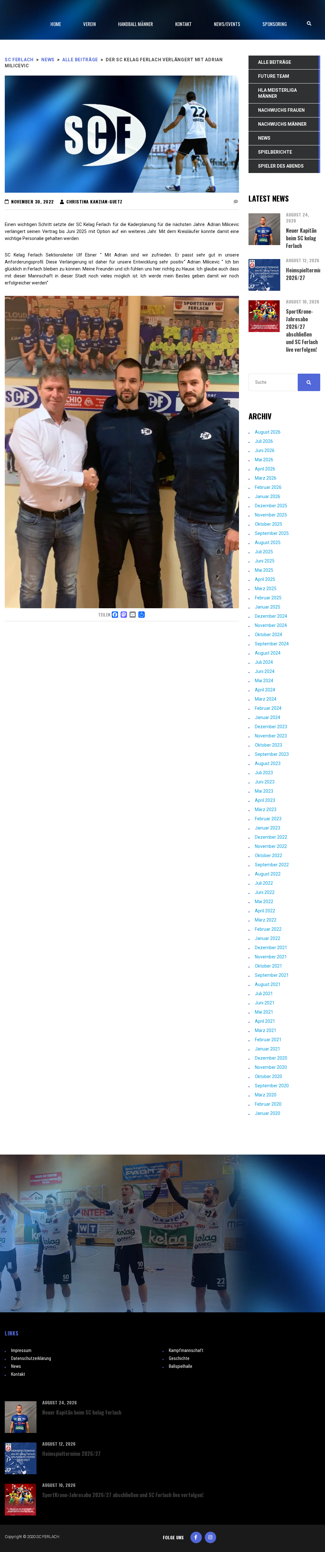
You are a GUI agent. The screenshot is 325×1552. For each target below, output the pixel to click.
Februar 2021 (268, 1039)
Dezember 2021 (271, 947)
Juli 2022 (264, 883)
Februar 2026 (268, 487)
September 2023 (272, 754)
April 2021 (265, 1021)
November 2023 (271, 735)
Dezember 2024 (271, 616)
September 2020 (272, 1085)
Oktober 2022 (268, 855)
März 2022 (265, 920)
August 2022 (268, 873)
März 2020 (265, 1094)
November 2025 (271, 514)
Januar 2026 (267, 496)
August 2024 (268, 653)
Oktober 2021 (268, 966)
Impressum (21, 1350)
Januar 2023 (267, 827)
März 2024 (265, 699)
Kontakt (18, 1374)
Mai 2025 (264, 570)
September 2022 (272, 864)
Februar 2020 (268, 1104)
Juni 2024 (265, 671)
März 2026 (265, 478)
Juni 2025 (265, 560)
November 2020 (271, 1067)
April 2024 (265, 689)
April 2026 (265, 468)
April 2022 (265, 910)
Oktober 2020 (268, 1076)
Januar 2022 (267, 938)
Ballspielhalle (180, 1366)
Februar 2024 (268, 708)
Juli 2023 (264, 772)
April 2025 (265, 579)
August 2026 (268, 432)
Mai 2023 (264, 791)
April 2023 (265, 800)
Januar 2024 (267, 717)
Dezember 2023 (271, 726)
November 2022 (271, 846)
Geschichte (179, 1358)
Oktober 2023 (268, 745)
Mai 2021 (264, 1012)
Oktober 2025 (268, 524)
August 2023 (268, 763)
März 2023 (265, 809)
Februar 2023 (268, 818)
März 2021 (265, 1030)
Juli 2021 (264, 993)
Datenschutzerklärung (31, 1358)
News (16, 1366)
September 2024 (272, 643)
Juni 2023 (265, 781)
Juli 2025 (264, 551)
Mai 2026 (264, 459)
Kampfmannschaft (186, 1350)
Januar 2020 (267, 1113)
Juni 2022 (265, 892)
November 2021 (271, 956)
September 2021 (272, 975)
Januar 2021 (267, 1048)
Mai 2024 (264, 680)
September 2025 (272, 533)
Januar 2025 (267, 606)
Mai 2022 (264, 901)
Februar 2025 (268, 597)
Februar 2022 (268, 929)
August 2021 (268, 984)
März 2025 (265, 588)
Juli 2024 (264, 662)
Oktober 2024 (268, 634)
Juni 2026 (265, 450)
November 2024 (271, 625)
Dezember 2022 (271, 837)
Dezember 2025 (271, 505)
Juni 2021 (265, 1002)
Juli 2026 (264, 441)
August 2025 (268, 542)
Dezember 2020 (271, 1058)
